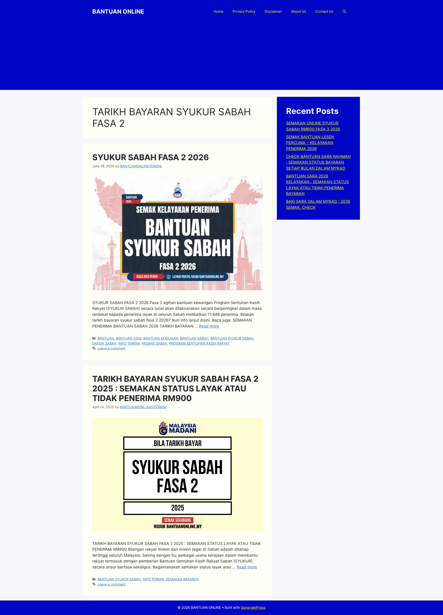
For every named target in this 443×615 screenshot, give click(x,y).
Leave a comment (111, 348)
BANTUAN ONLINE (118, 11)
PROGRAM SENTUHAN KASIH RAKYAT (199, 343)
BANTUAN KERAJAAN (160, 338)
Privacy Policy (244, 11)
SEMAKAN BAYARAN (182, 579)
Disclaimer (273, 11)
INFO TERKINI (129, 343)
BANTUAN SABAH (194, 338)
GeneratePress (253, 607)
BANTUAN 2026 (128, 338)
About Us (298, 11)
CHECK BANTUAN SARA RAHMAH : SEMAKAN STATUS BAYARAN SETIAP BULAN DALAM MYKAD (318, 162)
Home (218, 11)
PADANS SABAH (154, 343)
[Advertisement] (221, 57)
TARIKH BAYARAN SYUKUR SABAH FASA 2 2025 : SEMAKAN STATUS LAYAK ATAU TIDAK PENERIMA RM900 (175, 388)
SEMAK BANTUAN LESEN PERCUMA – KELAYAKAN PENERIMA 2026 (310, 143)
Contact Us (324, 11)
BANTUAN (106, 338)
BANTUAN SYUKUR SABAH (232, 338)
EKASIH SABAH (104, 343)
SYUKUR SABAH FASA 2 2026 (150, 157)
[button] (344, 11)
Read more (209, 326)
